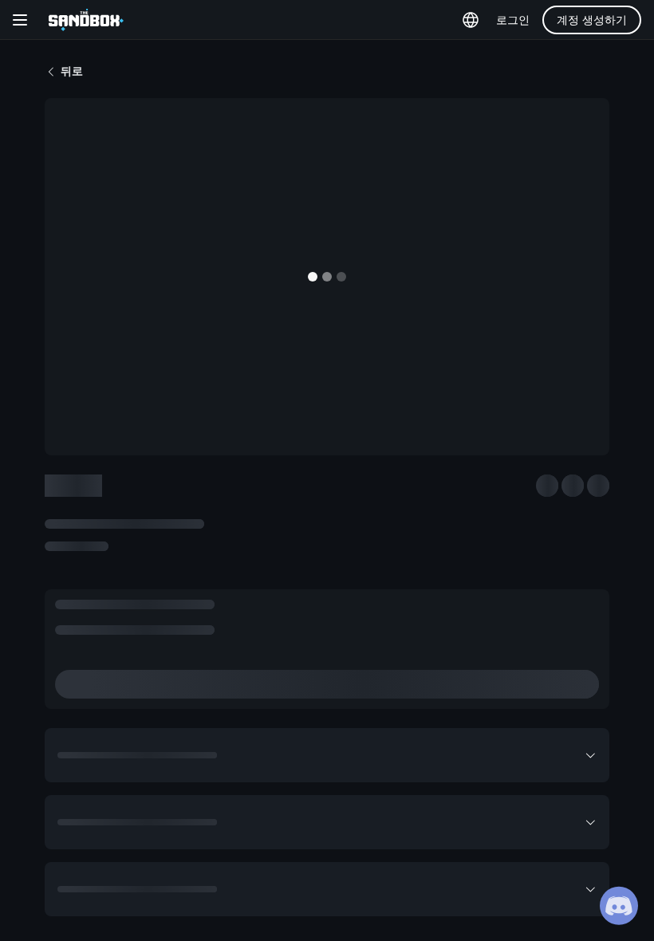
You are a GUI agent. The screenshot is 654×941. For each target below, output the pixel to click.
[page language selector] (471, 20)
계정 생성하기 (592, 20)
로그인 (513, 20)
